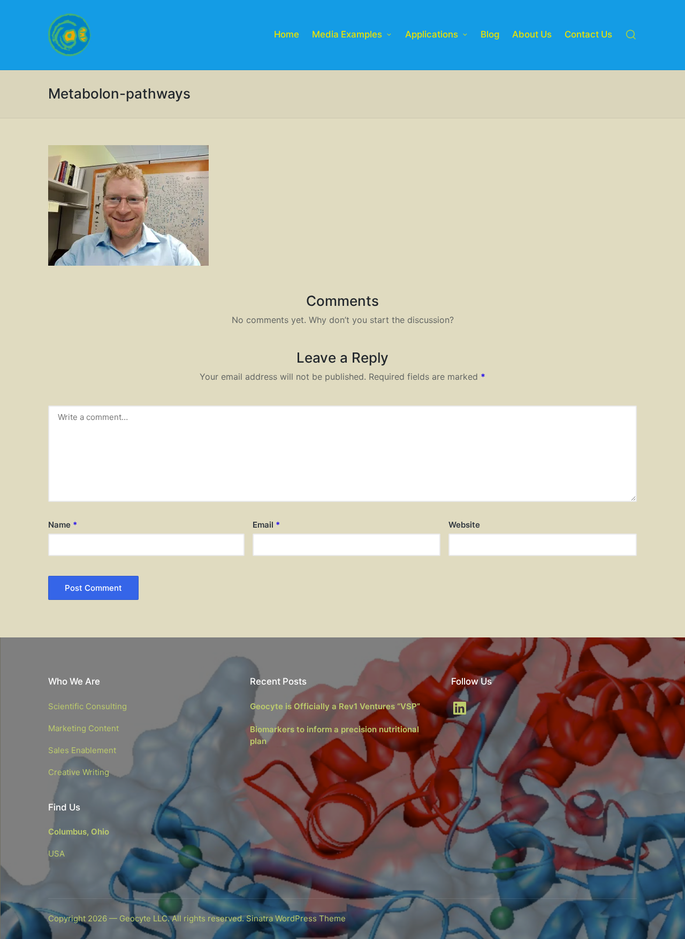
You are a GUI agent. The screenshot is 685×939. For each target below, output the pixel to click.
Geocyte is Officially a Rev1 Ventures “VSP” (335, 706)
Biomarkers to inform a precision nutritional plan (334, 735)
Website (464, 525)
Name (62, 525)
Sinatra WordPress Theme (296, 918)
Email (266, 525)
